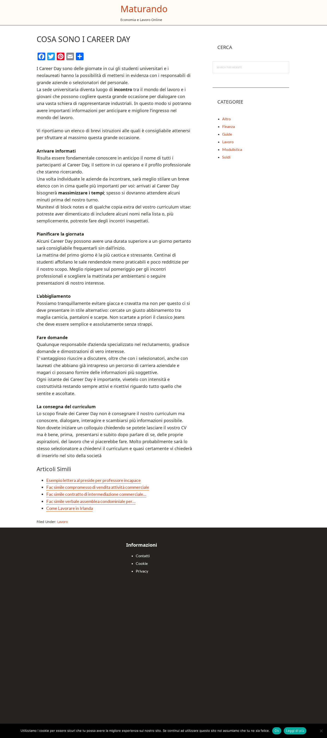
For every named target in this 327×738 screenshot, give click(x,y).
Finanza (228, 126)
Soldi (226, 157)
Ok (277, 730)
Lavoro (62, 521)
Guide (227, 134)
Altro (226, 118)
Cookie (142, 563)
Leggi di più (295, 730)
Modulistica (232, 149)
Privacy (142, 571)
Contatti (143, 555)
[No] (321, 730)
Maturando (144, 8)
